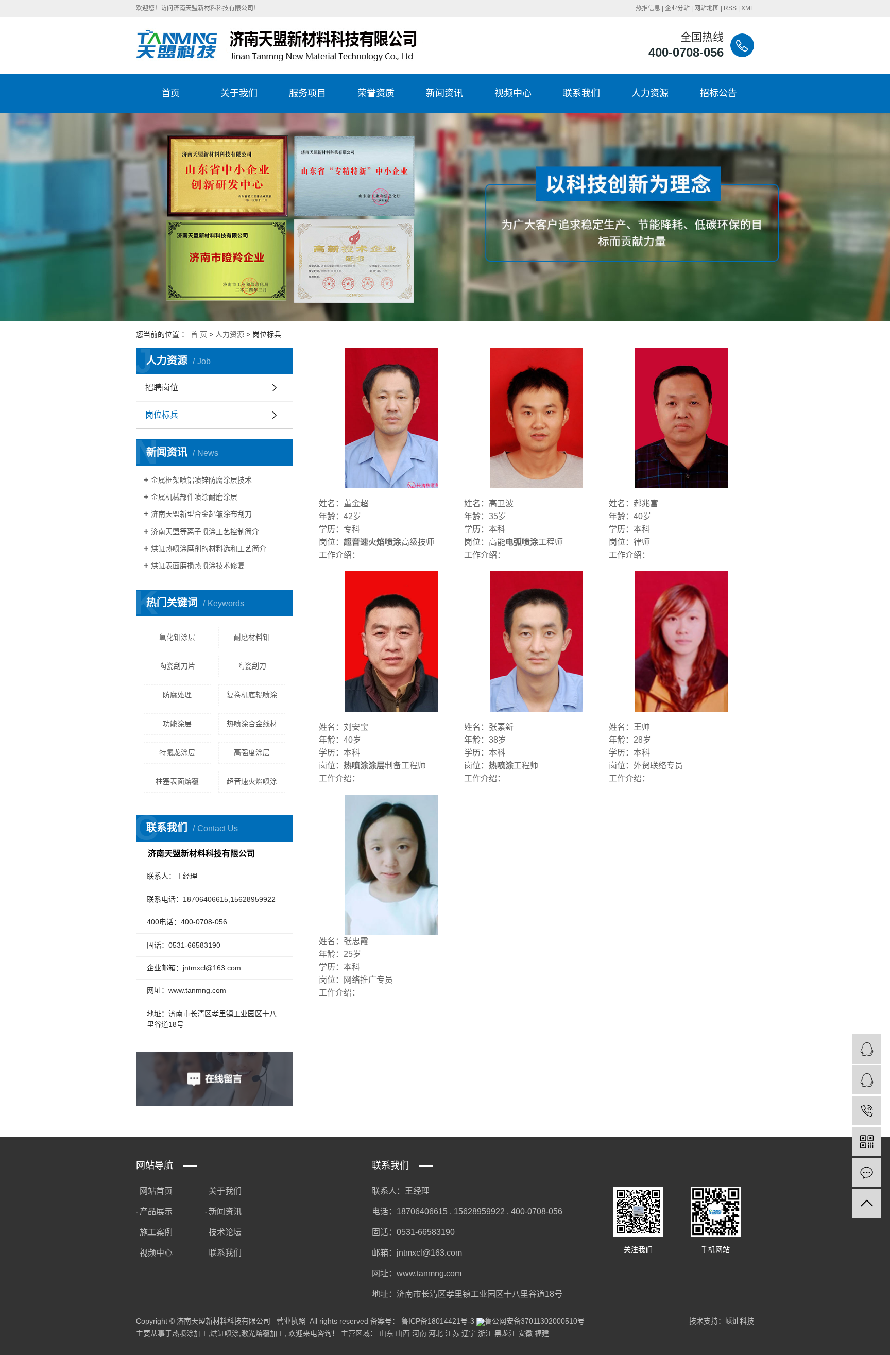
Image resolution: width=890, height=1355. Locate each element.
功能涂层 (177, 723)
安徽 (525, 1333)
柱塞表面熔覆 (177, 781)
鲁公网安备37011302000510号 (535, 1321)
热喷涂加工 (190, 1333)
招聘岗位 (161, 387)
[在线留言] (866, 1172)
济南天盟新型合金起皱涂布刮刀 (201, 514)
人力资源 (650, 93)
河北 (436, 1333)
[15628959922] (866, 1110)
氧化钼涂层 (177, 637)
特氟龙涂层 (177, 752)
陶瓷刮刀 (251, 666)
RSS (730, 8)
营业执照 (291, 1321)
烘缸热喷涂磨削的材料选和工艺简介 (208, 548)
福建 (542, 1333)
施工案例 (156, 1232)
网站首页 (156, 1191)
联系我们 (581, 93)
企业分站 (677, 8)
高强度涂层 (252, 752)
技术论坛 (225, 1232)
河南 (419, 1333)
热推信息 (648, 8)
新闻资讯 (444, 93)
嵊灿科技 (739, 1321)
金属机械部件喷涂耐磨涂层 (194, 497)
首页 (170, 93)
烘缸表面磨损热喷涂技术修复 (198, 565)
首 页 (199, 334)
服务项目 (307, 93)
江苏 (452, 1333)
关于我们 (239, 93)
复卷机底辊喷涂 (252, 695)
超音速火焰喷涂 (252, 781)
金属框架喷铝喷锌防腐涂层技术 (201, 480)
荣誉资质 (376, 93)
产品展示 (156, 1211)
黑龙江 (505, 1333)
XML (747, 8)
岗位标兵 (161, 414)
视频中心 (513, 93)
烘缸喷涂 (224, 1333)
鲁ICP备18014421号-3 (437, 1321)
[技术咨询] (866, 1049)
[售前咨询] (866, 1079)
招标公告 (718, 93)
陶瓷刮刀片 (177, 666)
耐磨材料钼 (252, 637)
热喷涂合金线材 (252, 723)
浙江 (485, 1333)
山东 (386, 1333)
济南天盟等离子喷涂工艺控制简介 (205, 531)
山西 (403, 1333)
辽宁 (468, 1333)
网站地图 (706, 8)
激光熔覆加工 (262, 1333)
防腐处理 (177, 695)
